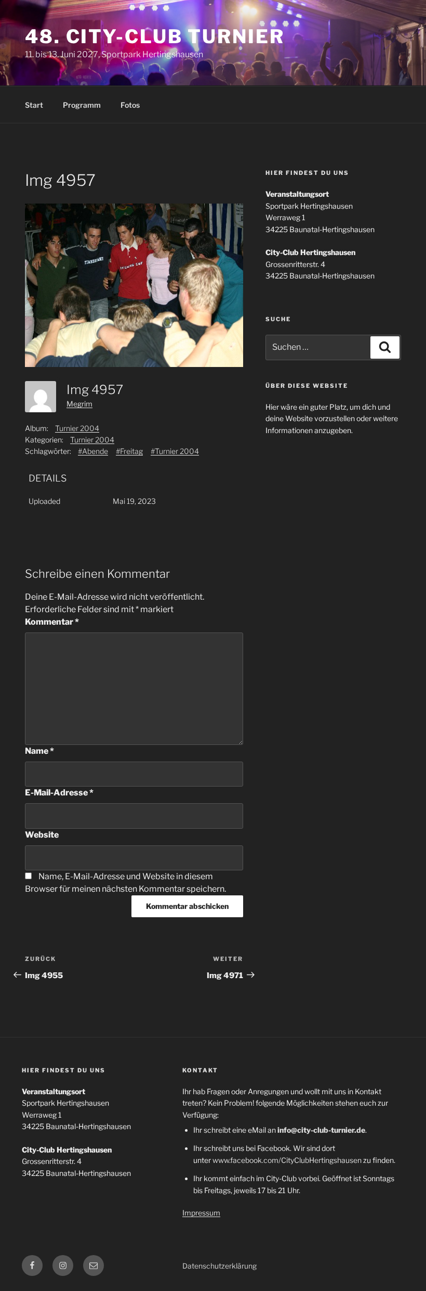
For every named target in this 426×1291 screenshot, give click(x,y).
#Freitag (129, 451)
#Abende (93, 451)
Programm (82, 104)
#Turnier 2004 (175, 451)
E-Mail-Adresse (59, 793)
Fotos (130, 104)
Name (39, 751)
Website (42, 835)
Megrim (79, 403)
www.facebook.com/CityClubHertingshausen (287, 1160)
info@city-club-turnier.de (321, 1129)
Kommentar (52, 622)
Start (34, 104)
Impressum (201, 1212)
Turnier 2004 (77, 428)
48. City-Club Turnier (154, 36)
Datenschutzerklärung (219, 1265)
